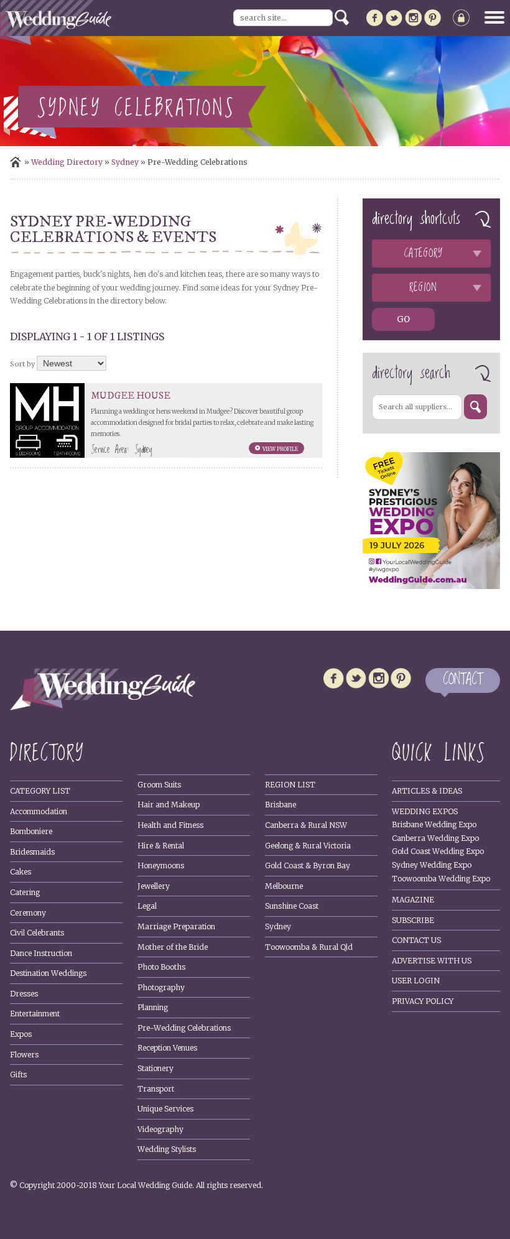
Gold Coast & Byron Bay (307, 865)
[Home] (103, 707)
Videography (160, 1129)
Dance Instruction (41, 953)
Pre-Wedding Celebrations (184, 1027)
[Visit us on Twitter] (394, 20)
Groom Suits (159, 784)
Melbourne (284, 886)
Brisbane (280, 804)
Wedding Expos (425, 811)
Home (15, 162)
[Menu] (490, 17)
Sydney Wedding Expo (431, 865)
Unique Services (165, 1108)
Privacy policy (422, 1001)
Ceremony (28, 912)
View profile (280, 449)
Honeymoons (160, 865)
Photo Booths (161, 967)
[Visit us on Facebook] (374, 19)
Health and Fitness (170, 825)
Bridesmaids (32, 851)
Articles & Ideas (427, 791)
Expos (21, 1034)
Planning (152, 1007)
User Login (416, 980)
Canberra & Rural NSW (306, 825)
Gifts (18, 1074)
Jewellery (153, 886)
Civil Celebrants (37, 932)
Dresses (24, 993)
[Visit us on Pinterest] (432, 19)
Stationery (155, 1068)
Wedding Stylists (166, 1149)
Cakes (20, 871)
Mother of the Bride (172, 947)
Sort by (22, 364)
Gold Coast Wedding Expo (438, 851)
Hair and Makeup (168, 804)
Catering (25, 892)
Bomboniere (31, 831)
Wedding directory (67, 162)
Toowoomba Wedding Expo (441, 878)
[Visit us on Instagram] (413, 19)
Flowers (24, 1054)
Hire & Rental (160, 845)
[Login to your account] (461, 19)
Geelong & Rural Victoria (308, 845)
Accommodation (38, 811)
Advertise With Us (431, 960)
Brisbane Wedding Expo (434, 824)
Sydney (125, 162)
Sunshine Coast (291, 906)
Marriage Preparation (176, 926)
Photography (161, 987)
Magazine (413, 899)
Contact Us (416, 940)
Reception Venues (167, 1047)
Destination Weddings (48, 973)
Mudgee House (130, 396)
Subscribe (413, 920)
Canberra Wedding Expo (435, 838)
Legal (147, 906)
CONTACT (463, 680)
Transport (155, 1088)
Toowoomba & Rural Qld (309, 947)
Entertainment (35, 1013)
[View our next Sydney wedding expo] (431, 586)
